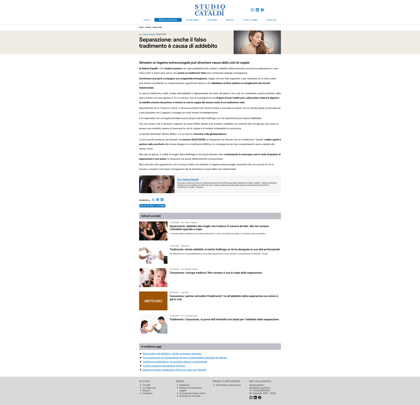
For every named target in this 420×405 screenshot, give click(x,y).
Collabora (147, 393)
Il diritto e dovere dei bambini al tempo (164, 365)
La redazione (149, 387)
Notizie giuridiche (168, 19)
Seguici (146, 390)
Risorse (230, 19)
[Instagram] (252, 10)
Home (147, 19)
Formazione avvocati (190, 396)
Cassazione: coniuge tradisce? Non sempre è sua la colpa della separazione (216, 272)
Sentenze (271, 19)
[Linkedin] (257, 10)
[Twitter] (153, 199)
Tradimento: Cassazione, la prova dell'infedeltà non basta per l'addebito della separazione (224, 319)
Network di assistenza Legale (190, 389)
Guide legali (192, 19)
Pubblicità (184, 385)
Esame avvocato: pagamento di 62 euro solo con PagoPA (174, 369)
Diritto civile (157, 27)
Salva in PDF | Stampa (152, 205)
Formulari (212, 19)
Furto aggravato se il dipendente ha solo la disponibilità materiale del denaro (185, 357)
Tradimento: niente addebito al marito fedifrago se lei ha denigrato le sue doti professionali (225, 249)
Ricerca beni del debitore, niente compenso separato (172, 353)
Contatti (146, 385)
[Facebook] (262, 10)
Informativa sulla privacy (228, 385)
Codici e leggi (250, 19)
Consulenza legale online (192, 393)
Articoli (148, 27)
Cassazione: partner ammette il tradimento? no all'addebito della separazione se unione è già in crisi (224, 297)
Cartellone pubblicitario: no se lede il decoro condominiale (175, 361)
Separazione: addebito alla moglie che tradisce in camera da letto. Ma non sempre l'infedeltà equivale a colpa (219, 228)
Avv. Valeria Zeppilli (147, 34)
